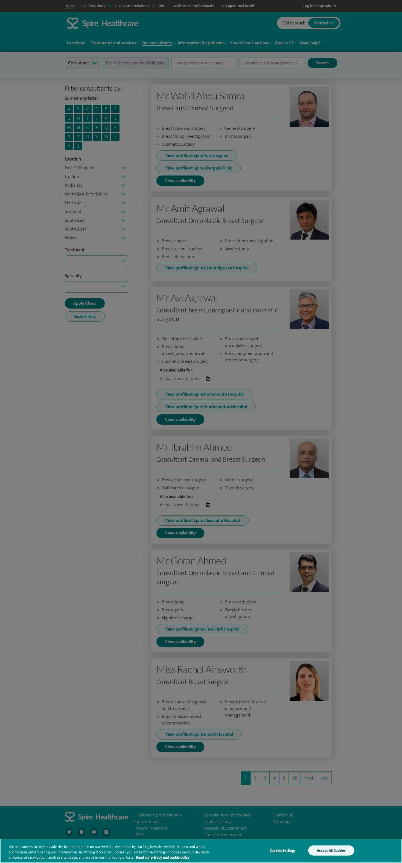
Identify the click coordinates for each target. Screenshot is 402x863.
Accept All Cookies (331, 850)
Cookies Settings (282, 850)
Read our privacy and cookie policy (163, 857)
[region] (201, 851)
